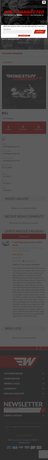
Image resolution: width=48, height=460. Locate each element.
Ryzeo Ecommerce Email (13, 39)
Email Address (7, 29)
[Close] (44, 2)
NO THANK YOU (24, 35)
